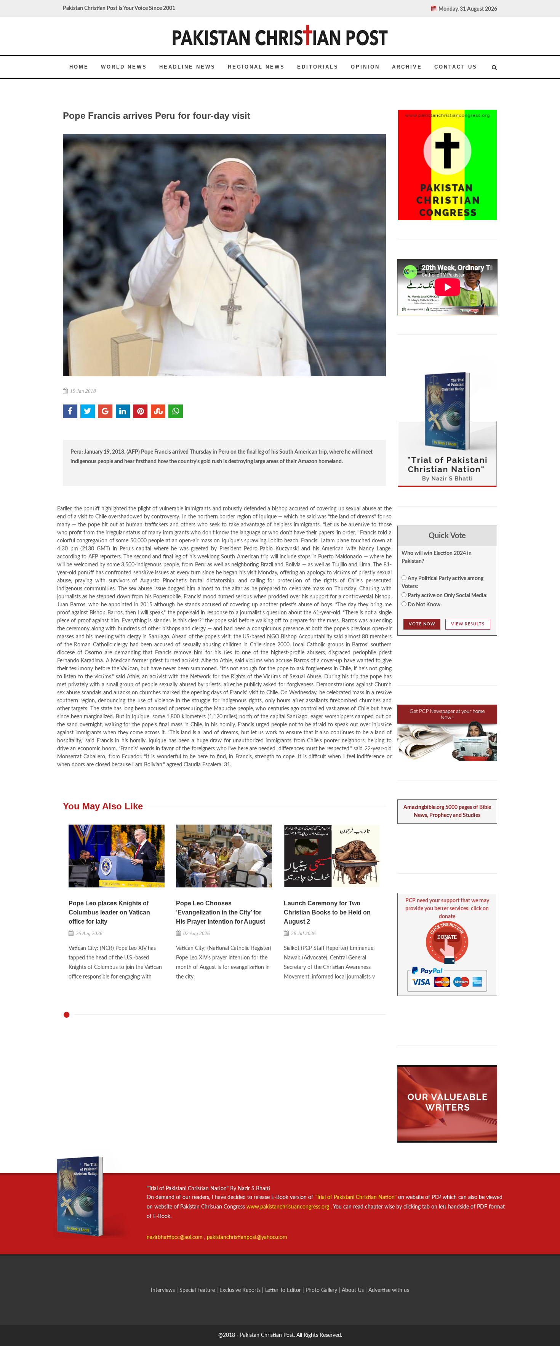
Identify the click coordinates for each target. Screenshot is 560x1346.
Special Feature (197, 1290)
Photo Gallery (321, 1290)
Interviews (163, 1290)
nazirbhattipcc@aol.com (175, 1237)
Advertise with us (388, 1290)
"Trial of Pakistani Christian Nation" (356, 1197)
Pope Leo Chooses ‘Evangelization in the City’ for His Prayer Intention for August (220, 912)
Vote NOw (422, 624)
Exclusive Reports (240, 1290)
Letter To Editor (283, 1290)
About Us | (355, 1290)
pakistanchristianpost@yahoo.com (247, 1237)
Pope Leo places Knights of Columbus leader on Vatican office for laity (109, 912)
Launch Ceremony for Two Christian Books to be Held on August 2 (327, 912)
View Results (468, 624)
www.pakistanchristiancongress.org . (288, 1207)
